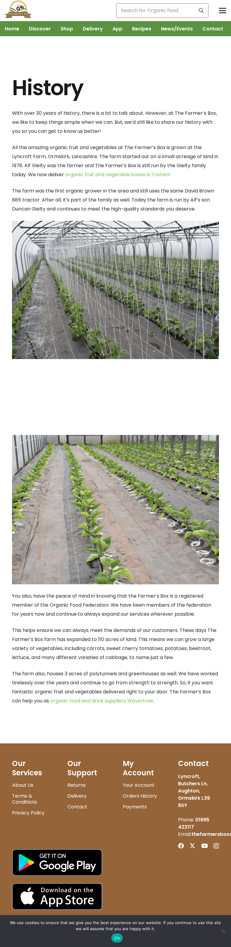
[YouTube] (204, 846)
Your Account (139, 785)
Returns (76, 785)
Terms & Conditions (24, 798)
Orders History (140, 795)
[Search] (201, 10)
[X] (192, 846)
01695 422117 (193, 823)
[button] (222, 10)
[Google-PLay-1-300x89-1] (115, 862)
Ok (117, 938)
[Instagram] (216, 846)
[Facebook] (181, 846)
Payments (135, 806)
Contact (77, 806)
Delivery (77, 795)
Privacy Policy (28, 812)
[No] (223, 931)
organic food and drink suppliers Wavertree (101, 700)
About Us (22, 785)
